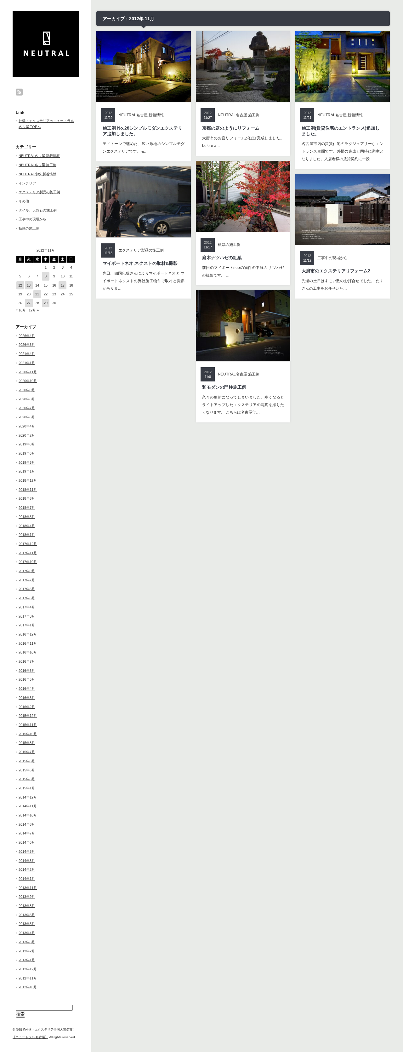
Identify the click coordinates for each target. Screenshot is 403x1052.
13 (29, 285)
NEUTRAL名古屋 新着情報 (39, 156)
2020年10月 (28, 381)
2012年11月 (28, 978)
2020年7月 (27, 408)
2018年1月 (27, 535)
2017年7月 (27, 580)
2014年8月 (27, 824)
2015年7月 (27, 752)
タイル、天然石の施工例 (38, 210)
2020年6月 (27, 417)
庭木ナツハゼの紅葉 (222, 257)
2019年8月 (27, 444)
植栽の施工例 (29, 228)
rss (19, 92)
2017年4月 (27, 607)
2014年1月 (27, 879)
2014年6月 (27, 842)
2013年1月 (27, 960)
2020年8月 (27, 399)
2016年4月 (27, 688)
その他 (24, 201)
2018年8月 (27, 498)
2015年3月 (27, 779)
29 (46, 303)
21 (37, 294)
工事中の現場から (32, 219)
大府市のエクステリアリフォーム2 (336, 270)
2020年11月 (28, 372)
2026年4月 (27, 336)
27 (29, 303)
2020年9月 (27, 390)
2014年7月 (27, 833)
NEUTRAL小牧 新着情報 (37, 174)
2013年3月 (27, 942)
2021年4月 (27, 354)
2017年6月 (27, 589)
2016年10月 (28, 652)
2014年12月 (28, 797)
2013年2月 (27, 951)
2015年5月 (27, 770)
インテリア (27, 183)
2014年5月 (27, 851)
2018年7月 (27, 507)
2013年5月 (27, 924)
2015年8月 (27, 743)
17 (63, 285)
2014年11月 (28, 806)
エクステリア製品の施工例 (39, 192)
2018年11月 (28, 489)
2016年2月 (27, 707)
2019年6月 (27, 453)
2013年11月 (28, 888)
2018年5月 (27, 517)
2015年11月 (28, 725)
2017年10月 (28, 562)
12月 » (34, 310)
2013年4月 (27, 933)
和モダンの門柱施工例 (224, 387)
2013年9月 (27, 896)
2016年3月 (27, 698)
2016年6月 (27, 670)
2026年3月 (27, 344)
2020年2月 (27, 435)
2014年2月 (27, 869)
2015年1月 (27, 788)
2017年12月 (28, 544)
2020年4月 (27, 426)
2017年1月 (27, 625)
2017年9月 (27, 571)
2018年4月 (27, 526)
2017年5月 (27, 598)
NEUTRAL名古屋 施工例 (37, 165)
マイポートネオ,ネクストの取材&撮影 (140, 263)
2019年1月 (27, 471)
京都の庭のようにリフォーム (230, 128)
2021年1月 (27, 363)
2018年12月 (28, 480)
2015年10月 (28, 734)
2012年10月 (28, 987)
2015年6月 (27, 761)
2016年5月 (27, 679)
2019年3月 (27, 462)
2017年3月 (27, 616)
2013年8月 (27, 906)
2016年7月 (27, 661)
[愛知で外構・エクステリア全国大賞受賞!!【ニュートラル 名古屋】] (46, 54)
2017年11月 (28, 553)
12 (20, 285)
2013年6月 (27, 915)
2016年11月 (28, 643)
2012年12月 (28, 969)
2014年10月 (28, 815)
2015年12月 (28, 716)
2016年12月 (28, 634)
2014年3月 (27, 861)
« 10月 (21, 310)
